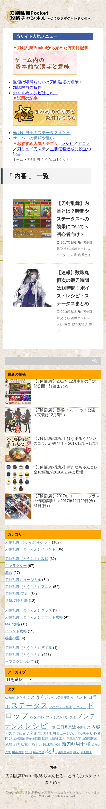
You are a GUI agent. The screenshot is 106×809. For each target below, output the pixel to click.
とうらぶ (40, 697)
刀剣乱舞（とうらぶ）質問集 (28, 647)
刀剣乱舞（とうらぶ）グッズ (28, 610)
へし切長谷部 (60, 697)
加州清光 (19, 738)
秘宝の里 (12, 638)
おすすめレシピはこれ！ (35, 93)
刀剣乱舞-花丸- (17, 594)
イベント (78, 697)
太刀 (62, 738)
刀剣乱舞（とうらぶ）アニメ (28, 587)
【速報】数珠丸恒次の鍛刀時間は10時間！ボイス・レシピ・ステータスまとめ (73, 288)
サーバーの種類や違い (33, 138)
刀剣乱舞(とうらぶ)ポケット (28, 542)
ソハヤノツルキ (60, 707)
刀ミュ (23, 149)
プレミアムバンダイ (61, 717)
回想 (45, 738)
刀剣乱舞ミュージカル (23, 580)
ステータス (29, 706)
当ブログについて (19, 661)
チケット (79, 707)
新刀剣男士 (73, 744)
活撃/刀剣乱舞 (16, 600)
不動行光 (83, 727)
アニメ (84, 143)
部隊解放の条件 (27, 87)
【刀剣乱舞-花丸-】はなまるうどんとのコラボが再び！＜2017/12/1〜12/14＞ (65, 443)
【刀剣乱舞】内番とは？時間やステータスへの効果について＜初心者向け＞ (73, 219)
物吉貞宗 (18, 752)
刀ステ (39, 149)
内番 (73, 255)
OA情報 (10, 697)
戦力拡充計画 (24, 744)
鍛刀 (76, 752)
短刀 (28, 752)
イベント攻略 (16, 631)
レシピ (67, 143)
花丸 (51, 751)
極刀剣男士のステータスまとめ (41, 132)
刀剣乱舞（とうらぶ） (23, 654)
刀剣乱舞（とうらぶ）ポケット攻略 (34, 617)
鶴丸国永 (86, 752)
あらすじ (22, 697)
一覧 (52, 727)
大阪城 (53, 738)
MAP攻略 (12, 624)
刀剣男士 (83, 733)
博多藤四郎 (33, 738)
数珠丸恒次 (79, 324)
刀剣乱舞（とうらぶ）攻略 (26, 559)
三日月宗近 (66, 727)
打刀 (39, 744)
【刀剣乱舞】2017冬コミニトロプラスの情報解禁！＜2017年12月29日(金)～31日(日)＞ (66, 501)
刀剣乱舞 (34, 733)
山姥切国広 (89, 738)
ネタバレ (37, 717)
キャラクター (16, 566)
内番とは (84, 255)
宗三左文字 (74, 738)
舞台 (8, 573)
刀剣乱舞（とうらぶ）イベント (30, 549)
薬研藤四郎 (65, 752)
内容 (95, 726)
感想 (8, 744)
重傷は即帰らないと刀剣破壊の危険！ (48, 82)
